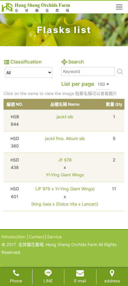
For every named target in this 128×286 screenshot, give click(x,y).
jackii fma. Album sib (65, 138)
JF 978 (65, 159)
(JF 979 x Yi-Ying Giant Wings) (65, 188)
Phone (16, 280)
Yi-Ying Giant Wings (65, 174)
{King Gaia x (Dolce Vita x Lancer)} (64, 203)
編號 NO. (15, 104)
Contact (36, 236)
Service (54, 236)
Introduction (13, 236)
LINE (48, 280)
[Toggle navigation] (119, 7)
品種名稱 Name (64, 104)
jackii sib (65, 116)
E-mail (80, 280)
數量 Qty (114, 104)
